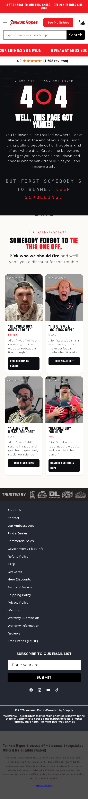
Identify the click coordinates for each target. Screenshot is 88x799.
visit (72, 721)
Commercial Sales (21, 541)
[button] (5, 22)
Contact (13, 518)
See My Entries (58, 22)
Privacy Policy (18, 602)
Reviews (14, 633)
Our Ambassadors (21, 525)
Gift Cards (15, 572)
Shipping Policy (19, 595)
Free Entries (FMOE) (23, 641)
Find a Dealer (17, 533)
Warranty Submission (23, 618)
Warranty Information (23, 626)
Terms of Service (20, 587)
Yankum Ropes (36, 710)
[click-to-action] (24, 22)
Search (75, 35)
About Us (14, 510)
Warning (14, 610)
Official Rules (44, 785)
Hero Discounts (19, 579)
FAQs (12, 564)
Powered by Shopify (59, 710)
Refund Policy (18, 556)
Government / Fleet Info (25, 549)
